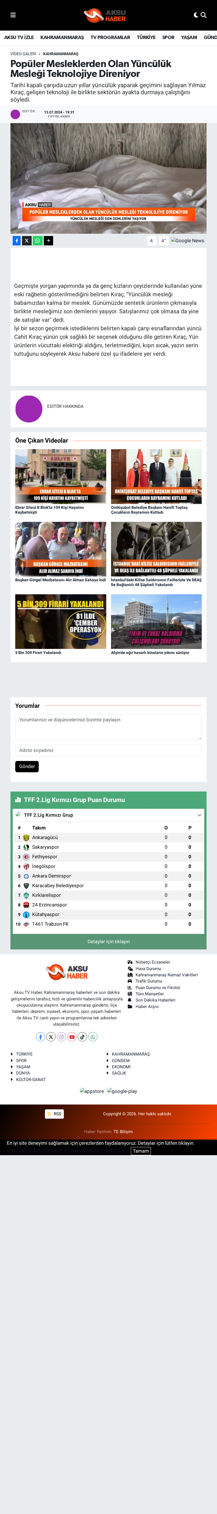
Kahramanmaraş (61, 54)
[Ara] (204, 15)
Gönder (27, 766)
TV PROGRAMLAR (110, 37)
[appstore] (93, 1091)
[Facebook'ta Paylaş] (17, 240)
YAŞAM (189, 37)
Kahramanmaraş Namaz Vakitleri (167, 974)
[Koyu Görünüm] (196, 15)
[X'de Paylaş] (27, 240)
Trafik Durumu (149, 981)
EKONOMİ (121, 1066)
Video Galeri (23, 54)
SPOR (168, 37)
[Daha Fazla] (48, 240)
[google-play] (122, 1091)
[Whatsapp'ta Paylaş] (38, 240)
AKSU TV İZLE (19, 37)
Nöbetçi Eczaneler (153, 962)
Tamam (141, 1151)
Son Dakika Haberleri (155, 1000)
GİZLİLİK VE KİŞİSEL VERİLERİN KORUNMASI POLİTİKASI (68, 1151)
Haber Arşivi (147, 1006)
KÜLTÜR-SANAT (31, 1079)
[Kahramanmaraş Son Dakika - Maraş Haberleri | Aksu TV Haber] (105, 15)
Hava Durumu (148, 968)
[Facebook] (40, 1036)
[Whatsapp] (92, 1036)
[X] (51, 1036)
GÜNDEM (121, 1060)
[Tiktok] (82, 1036)
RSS (57, 1113)
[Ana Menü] (13, 15)
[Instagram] (61, 1036)
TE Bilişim (123, 1131)
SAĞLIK (119, 1073)
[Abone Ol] (187, 240)
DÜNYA (23, 1073)
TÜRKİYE (146, 37)
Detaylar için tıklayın (109, 941)
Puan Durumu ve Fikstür (158, 987)
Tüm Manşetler (150, 993)
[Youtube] (72, 1036)
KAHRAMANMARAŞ (62, 37)
